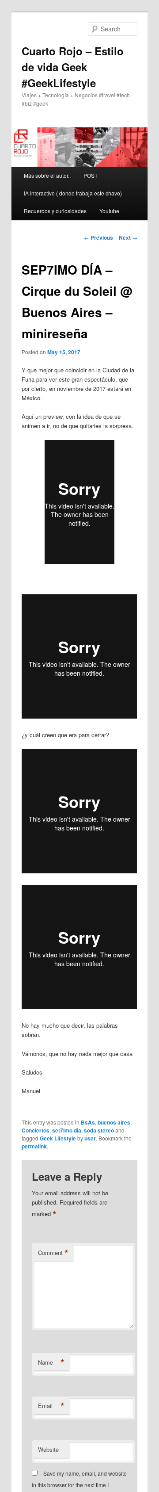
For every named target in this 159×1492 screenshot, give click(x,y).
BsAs (88, 1122)
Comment (53, 1253)
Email (51, 1406)
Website (48, 1449)
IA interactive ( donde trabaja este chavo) (73, 193)
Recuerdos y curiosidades (55, 210)
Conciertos (35, 1130)
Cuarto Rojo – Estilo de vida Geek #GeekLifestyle (73, 66)
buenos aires (114, 1122)
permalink (34, 1146)
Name (51, 1362)
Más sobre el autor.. (47, 175)
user (90, 1138)
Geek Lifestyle (58, 1138)
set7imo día (66, 1130)
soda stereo (99, 1130)
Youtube (109, 210)
